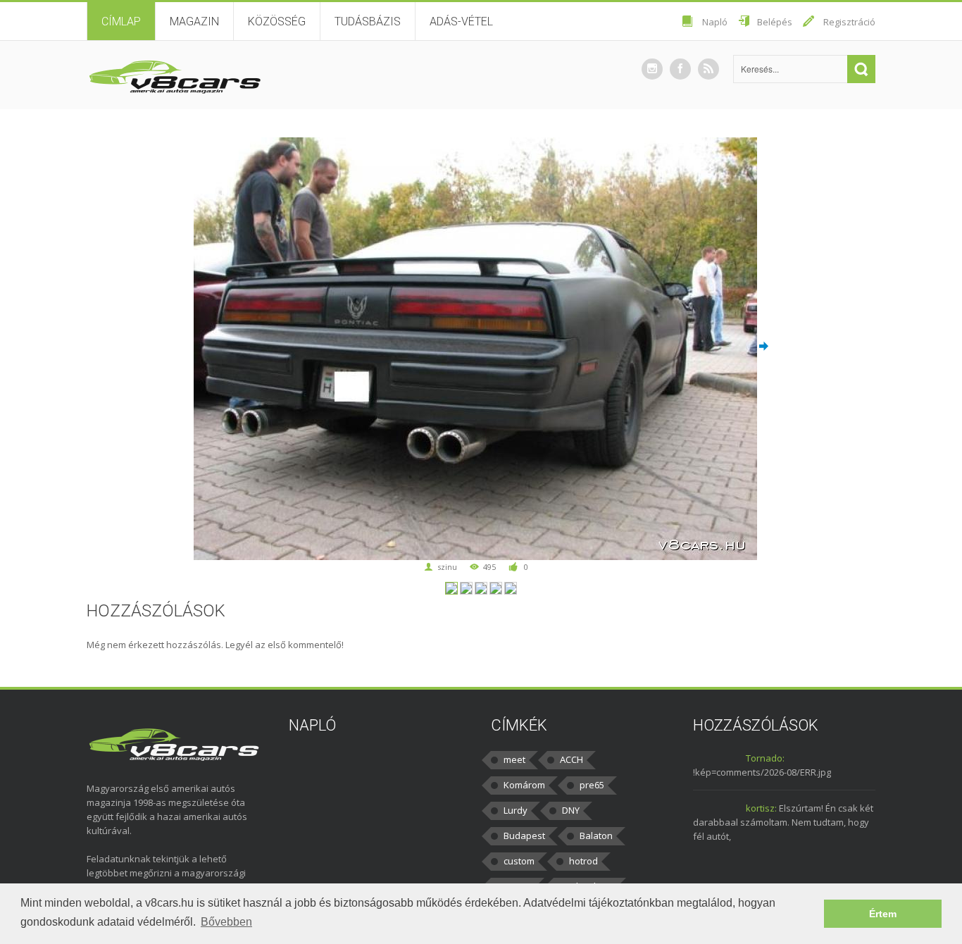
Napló (714, 21)
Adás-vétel (461, 21)
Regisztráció (849, 21)
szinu (447, 566)
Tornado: (765, 758)
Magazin (194, 21)
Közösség (277, 21)
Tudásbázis (368, 21)
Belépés (774, 21)
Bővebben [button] (226, 922)
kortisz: (761, 808)
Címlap (121, 21)
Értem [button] (883, 913)
